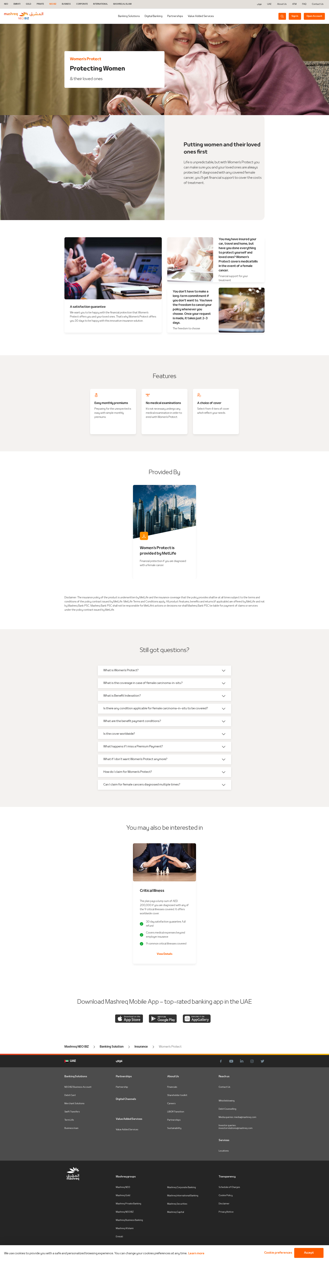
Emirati (119, 1236)
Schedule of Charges (229, 1187)
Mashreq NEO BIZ (125, 1212)
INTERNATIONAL (100, 4)
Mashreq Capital (175, 1212)
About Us (282, 4)
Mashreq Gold (123, 1195)
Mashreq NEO (123, 1187)
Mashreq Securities (177, 1203)
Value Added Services (201, 16)
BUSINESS (66, 4)
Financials (172, 1087)
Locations (224, 1150)
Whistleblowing (227, 1100)
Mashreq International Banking (182, 1195)
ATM (294, 4)
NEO (6, 4)
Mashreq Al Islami (124, 1228)
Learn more (196, 1253)
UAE (269, 4)
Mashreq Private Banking (128, 1203)
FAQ (304, 4)
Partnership (122, 1087)
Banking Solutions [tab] (129, 16)
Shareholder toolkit (177, 1095)
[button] (277, 1253)
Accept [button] (309, 1253)
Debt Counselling (227, 1109)
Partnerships (175, 16)
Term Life (69, 1120)
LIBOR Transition (175, 1111)
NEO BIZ (52, 4)
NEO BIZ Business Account (78, 1087)
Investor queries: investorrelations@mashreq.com (235, 1127)
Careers (171, 1103)
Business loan (71, 1128)
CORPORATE (82, 4)
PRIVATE (40, 4)
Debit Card (70, 1095)
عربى (259, 4)
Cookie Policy (226, 1195)
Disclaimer (224, 1203)
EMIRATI (17, 4)
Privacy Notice (226, 1212)
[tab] (153, 16)
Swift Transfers (72, 1111)
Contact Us (318, 4)
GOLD (28, 4)
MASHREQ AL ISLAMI (122, 4)
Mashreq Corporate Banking (181, 1187)
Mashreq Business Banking (129, 1220)
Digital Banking (153, 16)
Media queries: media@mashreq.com (237, 1117)
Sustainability (174, 1128)
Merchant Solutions (74, 1103)
